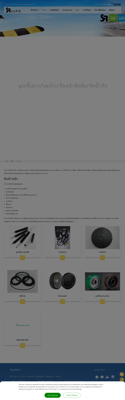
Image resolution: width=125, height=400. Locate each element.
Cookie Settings (71, 395)
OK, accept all (53, 395)
